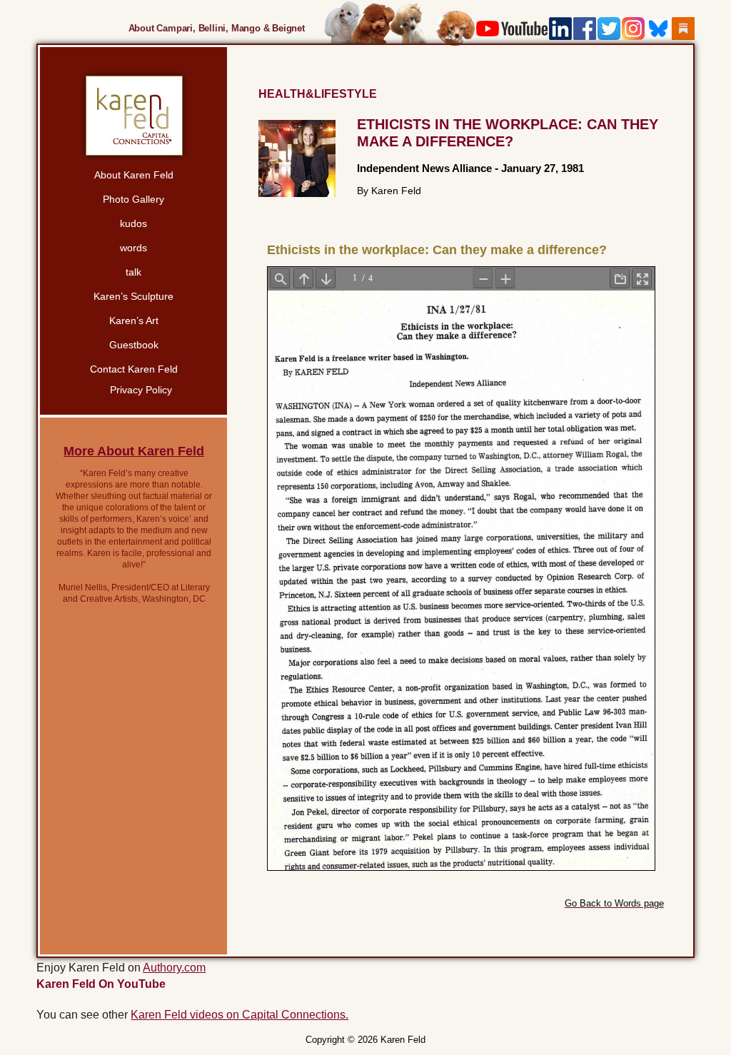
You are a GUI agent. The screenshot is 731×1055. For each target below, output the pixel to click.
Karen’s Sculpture (133, 296)
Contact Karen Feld (134, 369)
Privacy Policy (141, 389)
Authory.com (174, 967)
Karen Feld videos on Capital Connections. (239, 1015)
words (133, 247)
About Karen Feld (133, 175)
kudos (133, 223)
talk (133, 272)
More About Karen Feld (134, 451)
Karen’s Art (133, 320)
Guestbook (133, 344)
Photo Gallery (133, 199)
